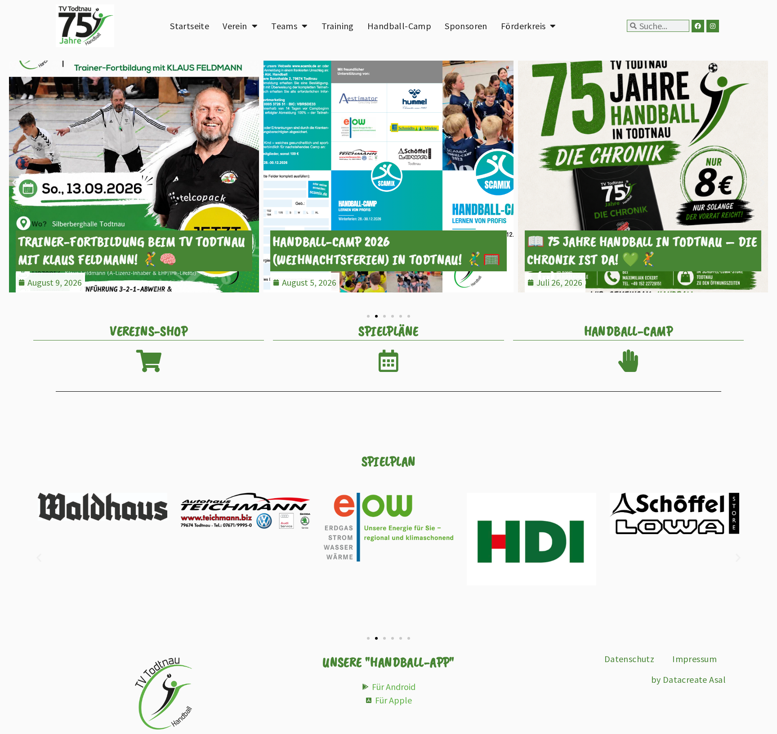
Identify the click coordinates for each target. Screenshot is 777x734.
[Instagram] (712, 26)
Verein (235, 25)
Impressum (694, 658)
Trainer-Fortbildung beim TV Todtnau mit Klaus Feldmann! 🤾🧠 (131, 250)
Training (338, 25)
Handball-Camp (399, 25)
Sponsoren (466, 25)
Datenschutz (629, 658)
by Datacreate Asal (688, 679)
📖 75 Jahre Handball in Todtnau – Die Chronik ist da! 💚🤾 (642, 250)
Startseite (189, 25)
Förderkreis (523, 25)
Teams (284, 25)
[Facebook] (698, 26)
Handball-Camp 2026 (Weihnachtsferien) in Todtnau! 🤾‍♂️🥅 (386, 250)
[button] (14, 182)
